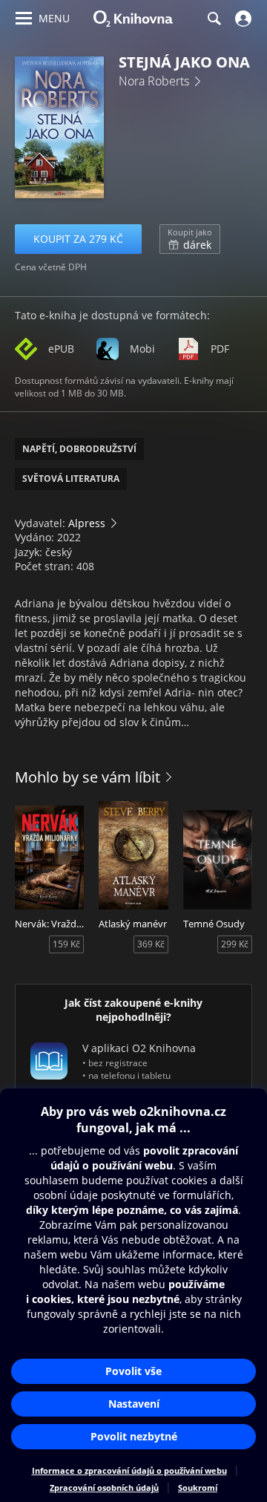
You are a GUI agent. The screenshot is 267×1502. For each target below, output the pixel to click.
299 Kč (234, 944)
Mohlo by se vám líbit (87, 777)
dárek (190, 239)
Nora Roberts (154, 81)
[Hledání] (213, 18)
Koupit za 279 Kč (78, 239)
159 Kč (66, 944)
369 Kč (151, 944)
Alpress (86, 523)
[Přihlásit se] (241, 18)
